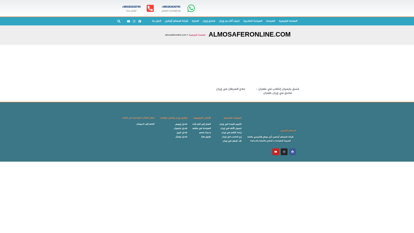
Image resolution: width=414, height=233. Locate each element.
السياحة (270, 21)
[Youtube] (128, 21)
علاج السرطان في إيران (230, 89)
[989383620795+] (191, 8)
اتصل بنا (156, 21)
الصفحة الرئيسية (197, 35)
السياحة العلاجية (252, 21)
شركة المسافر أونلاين (176, 21)
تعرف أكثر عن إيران (229, 21)
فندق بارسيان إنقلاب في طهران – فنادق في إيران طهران (277, 91)
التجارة (195, 21)
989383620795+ (171, 7)
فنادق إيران (209, 21)
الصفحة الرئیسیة (288, 21)
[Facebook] (139, 21)
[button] (118, 21)
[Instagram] (134, 21)
